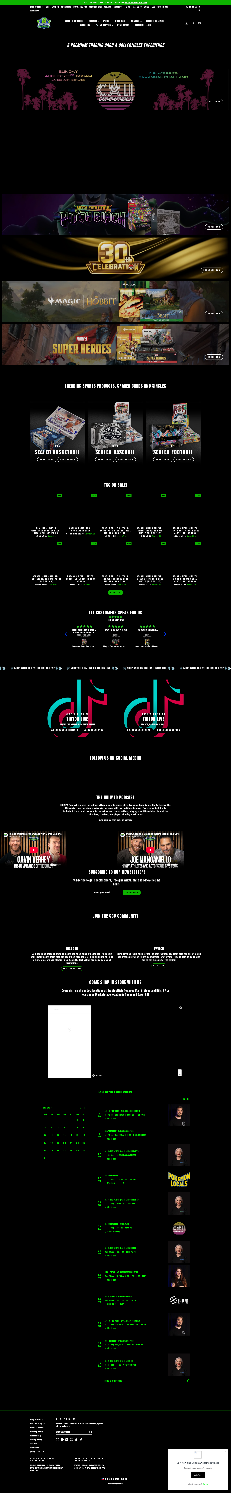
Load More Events (113, 1380)
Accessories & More (155, 21)
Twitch (127, 6)
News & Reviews (80, 6)
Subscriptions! (95, 6)
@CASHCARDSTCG (94, 730)
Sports (106, 21)
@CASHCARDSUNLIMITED (64, 730)
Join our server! (72, 968)
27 (64, 1150)
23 (84, 1143)
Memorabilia (137, 21)
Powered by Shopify (115, 1484)
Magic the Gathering (74, 21)
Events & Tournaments (61, 6)
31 (45, 1158)
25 (51, 1150)
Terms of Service (37, 1427)
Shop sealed (125, 459)
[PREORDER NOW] (115, 258)
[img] (115, 616)
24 (45, 1150)
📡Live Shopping (103, 25)
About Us (107, 6)
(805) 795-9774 (37, 1451)
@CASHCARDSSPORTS (139, 730)
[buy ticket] (115, 89)
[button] (66, 634)
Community (85, 25)
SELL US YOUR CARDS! (141, 6)
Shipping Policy (36, 1431)
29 (77, 1150)
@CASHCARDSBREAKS (168, 730)
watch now (158, 965)
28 (71, 1150)
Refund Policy (35, 1435)
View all (115, 592)
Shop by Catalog (37, 6)
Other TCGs (120, 21)
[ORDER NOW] (115, 214)
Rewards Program (37, 1423)
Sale (48, 6)
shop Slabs (47, 459)
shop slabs (105, 459)
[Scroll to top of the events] (188, 1380)
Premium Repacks (143, 25)
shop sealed (67, 459)
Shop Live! (118, 6)
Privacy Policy (36, 1439)
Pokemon (93, 21)
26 (58, 1150)
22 (77, 1143)
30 (84, 1150)
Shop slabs (163, 459)
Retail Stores (123, 25)
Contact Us (34, 10)
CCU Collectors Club (160, 6)
